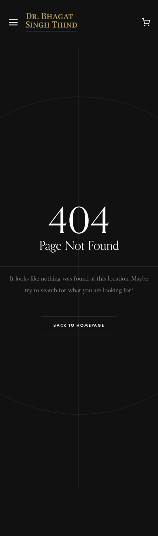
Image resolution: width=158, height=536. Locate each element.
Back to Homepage (79, 325)
